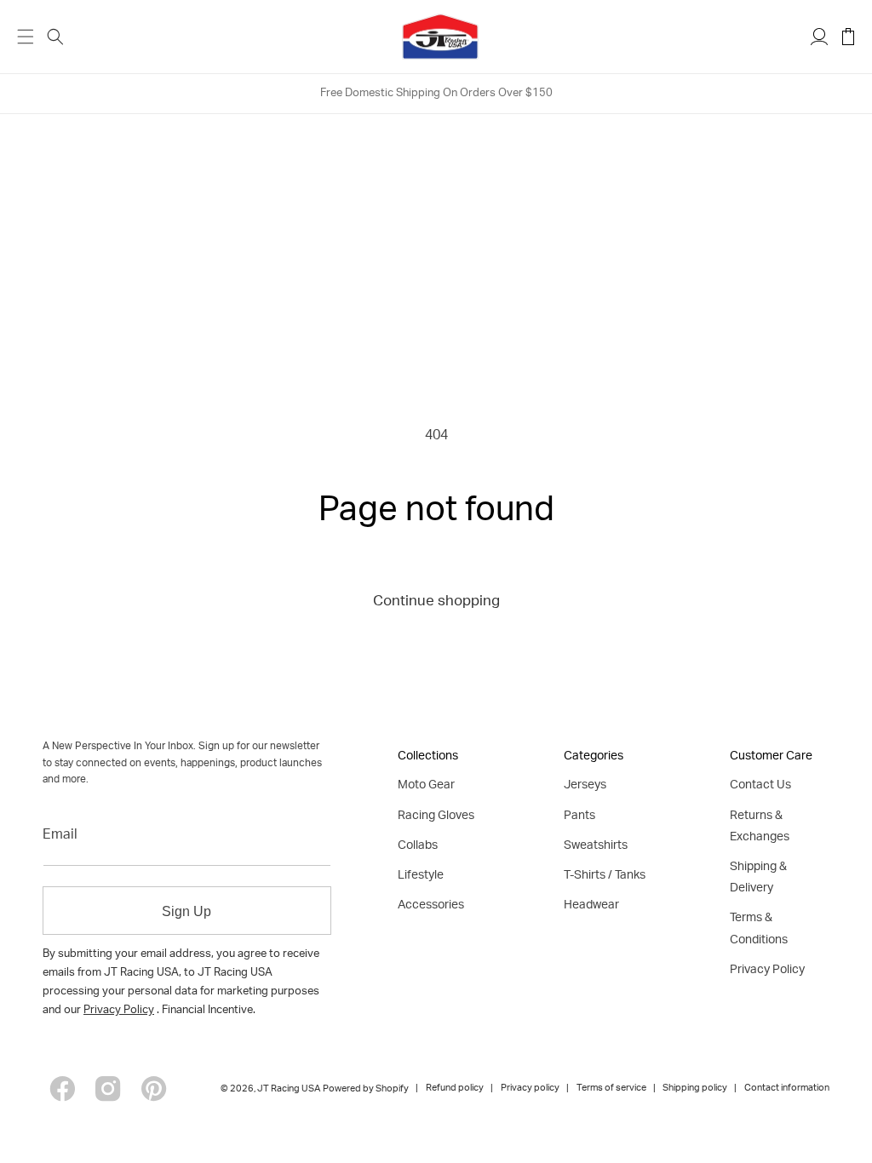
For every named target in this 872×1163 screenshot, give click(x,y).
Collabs (418, 846)
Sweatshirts (596, 846)
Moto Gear (426, 786)
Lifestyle (421, 876)
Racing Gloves (436, 816)
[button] (55, 36)
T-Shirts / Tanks (604, 876)
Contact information (786, 1088)
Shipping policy (695, 1088)
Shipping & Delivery (758, 878)
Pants (579, 816)
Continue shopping (436, 602)
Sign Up (186, 911)
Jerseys (585, 786)
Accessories (431, 906)
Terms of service (611, 1088)
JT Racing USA (288, 1089)
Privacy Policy (118, 1011)
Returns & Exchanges (759, 827)
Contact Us (760, 786)
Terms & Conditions (759, 929)
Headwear (591, 906)
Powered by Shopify (366, 1089)
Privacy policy (530, 1088)
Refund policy (455, 1088)
